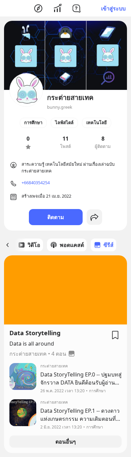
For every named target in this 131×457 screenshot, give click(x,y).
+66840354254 (35, 183)
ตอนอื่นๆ (65, 441)
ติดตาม (55, 217)
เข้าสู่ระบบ (113, 8)
